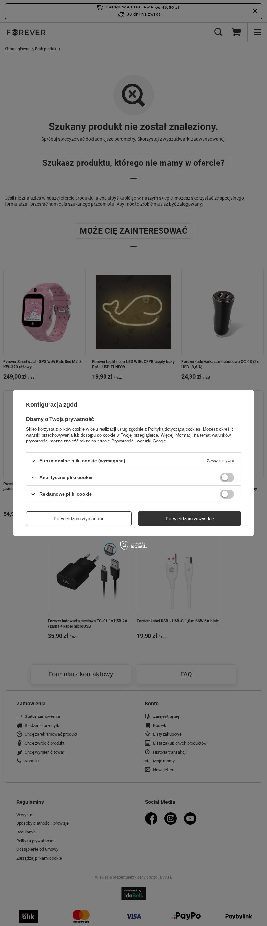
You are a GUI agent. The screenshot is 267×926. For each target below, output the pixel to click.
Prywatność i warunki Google (138, 441)
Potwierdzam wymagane (79, 518)
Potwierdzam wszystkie (190, 518)
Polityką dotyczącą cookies (174, 429)
